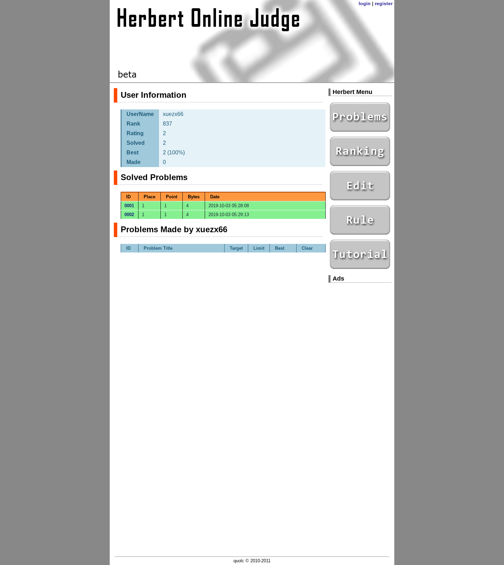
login (365, 3)
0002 (129, 214)
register (384, 3)
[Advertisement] (360, 391)
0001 (129, 205)
